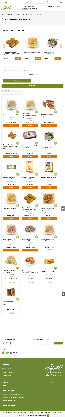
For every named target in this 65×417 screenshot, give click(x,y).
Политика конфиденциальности (13, 394)
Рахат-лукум (15, 70)
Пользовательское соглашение (13, 397)
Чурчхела (26, 70)
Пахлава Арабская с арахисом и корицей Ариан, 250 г (12, 54)
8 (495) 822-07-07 (54, 7)
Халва (5, 70)
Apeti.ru (54, 382)
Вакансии (5, 385)
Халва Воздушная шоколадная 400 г (49, 53)
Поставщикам (7, 376)
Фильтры (32, 86)
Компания (6, 369)
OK (48, 415)
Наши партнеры (9, 405)
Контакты (5, 382)
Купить (18, 58)
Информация (8, 390)
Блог (3, 379)
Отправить (58, 343)
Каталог (5, 364)
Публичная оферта (8, 400)
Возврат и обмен (7, 372)
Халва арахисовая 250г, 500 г (32, 53)
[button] (4, 46)
